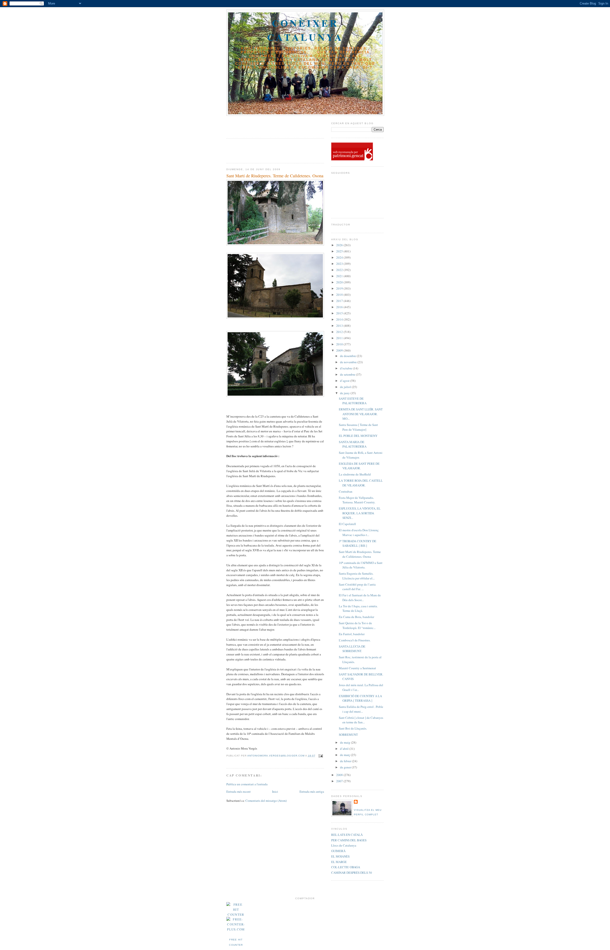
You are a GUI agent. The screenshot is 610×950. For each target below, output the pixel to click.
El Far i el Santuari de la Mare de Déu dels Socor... (360, 597)
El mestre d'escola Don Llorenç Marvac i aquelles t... (359, 532)
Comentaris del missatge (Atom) (266, 800)
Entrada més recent (238, 791)
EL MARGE (339, 862)
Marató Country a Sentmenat (357, 668)
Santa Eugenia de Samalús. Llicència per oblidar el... (357, 575)
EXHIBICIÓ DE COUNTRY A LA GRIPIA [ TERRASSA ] (360, 698)
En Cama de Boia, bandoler (356, 617)
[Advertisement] (254, 125)
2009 (340, 350)
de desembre (348, 356)
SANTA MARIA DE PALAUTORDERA (352, 444)
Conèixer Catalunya (305, 30)
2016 (340, 307)
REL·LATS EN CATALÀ (347, 835)
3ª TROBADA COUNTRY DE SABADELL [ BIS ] (357, 543)
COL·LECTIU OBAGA (345, 867)
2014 (340, 319)
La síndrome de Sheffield (355, 474)
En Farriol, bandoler (352, 634)
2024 (340, 257)
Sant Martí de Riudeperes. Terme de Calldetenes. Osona (360, 554)
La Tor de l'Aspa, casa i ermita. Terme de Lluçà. (358, 608)
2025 (340, 251)
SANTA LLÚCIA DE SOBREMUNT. (352, 648)
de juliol (346, 387)
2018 (340, 294)
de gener (346, 767)
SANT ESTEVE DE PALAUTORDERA (352, 400)
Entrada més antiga (312, 791)
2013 (340, 325)
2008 (340, 775)
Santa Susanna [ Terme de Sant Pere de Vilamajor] (358, 427)
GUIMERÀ (338, 851)
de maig (345, 742)
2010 (340, 344)
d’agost (345, 380)
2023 (340, 263)
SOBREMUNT (348, 734)
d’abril (344, 748)
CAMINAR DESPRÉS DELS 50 (351, 872)
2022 (340, 270)
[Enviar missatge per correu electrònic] (320, 755)
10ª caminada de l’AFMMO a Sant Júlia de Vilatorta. (360, 565)
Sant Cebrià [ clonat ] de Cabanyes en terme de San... (361, 720)
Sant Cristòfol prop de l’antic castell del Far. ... (357, 586)
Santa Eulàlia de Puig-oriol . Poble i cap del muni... (361, 709)
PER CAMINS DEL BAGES (348, 840)
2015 (340, 313)
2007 (340, 781)
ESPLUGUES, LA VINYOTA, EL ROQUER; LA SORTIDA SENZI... (360, 513)
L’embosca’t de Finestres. (355, 640)
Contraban (345, 491)
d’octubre (346, 368)
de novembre (348, 362)
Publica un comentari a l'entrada (247, 784)
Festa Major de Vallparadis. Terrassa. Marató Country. (357, 500)
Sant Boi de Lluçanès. (353, 728)
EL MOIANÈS (340, 856)
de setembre (348, 374)
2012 (340, 332)
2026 (340, 245)
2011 (340, 338)
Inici (275, 791)
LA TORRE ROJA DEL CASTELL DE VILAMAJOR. (361, 482)
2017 (340, 301)
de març (345, 755)
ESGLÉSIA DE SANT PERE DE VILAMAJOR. (359, 465)
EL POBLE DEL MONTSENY (358, 436)
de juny (345, 393)
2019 (340, 288)
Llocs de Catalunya (343, 845)
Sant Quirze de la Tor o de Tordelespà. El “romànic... (357, 625)
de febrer (346, 761)
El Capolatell (347, 524)
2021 (340, 276)
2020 (340, 282)
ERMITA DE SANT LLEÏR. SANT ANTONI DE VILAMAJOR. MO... (361, 414)
